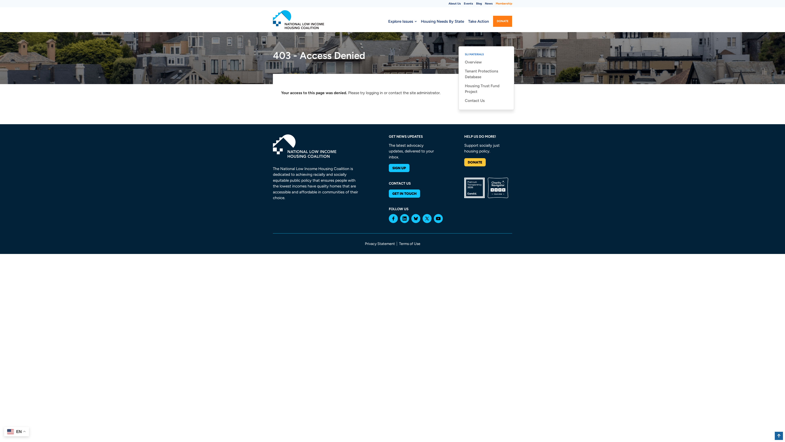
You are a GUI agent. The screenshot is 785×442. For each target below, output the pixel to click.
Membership (504, 3)
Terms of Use (409, 244)
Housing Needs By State (442, 21)
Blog (479, 3)
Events (468, 3)
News (489, 3)
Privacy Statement (380, 244)
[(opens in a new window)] (393, 218)
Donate (502, 21)
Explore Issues (400, 21)
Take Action (478, 21)
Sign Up (399, 168)
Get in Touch (404, 194)
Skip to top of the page (779, 436)
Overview (473, 62)
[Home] (298, 19)
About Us (455, 3)
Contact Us (475, 100)
